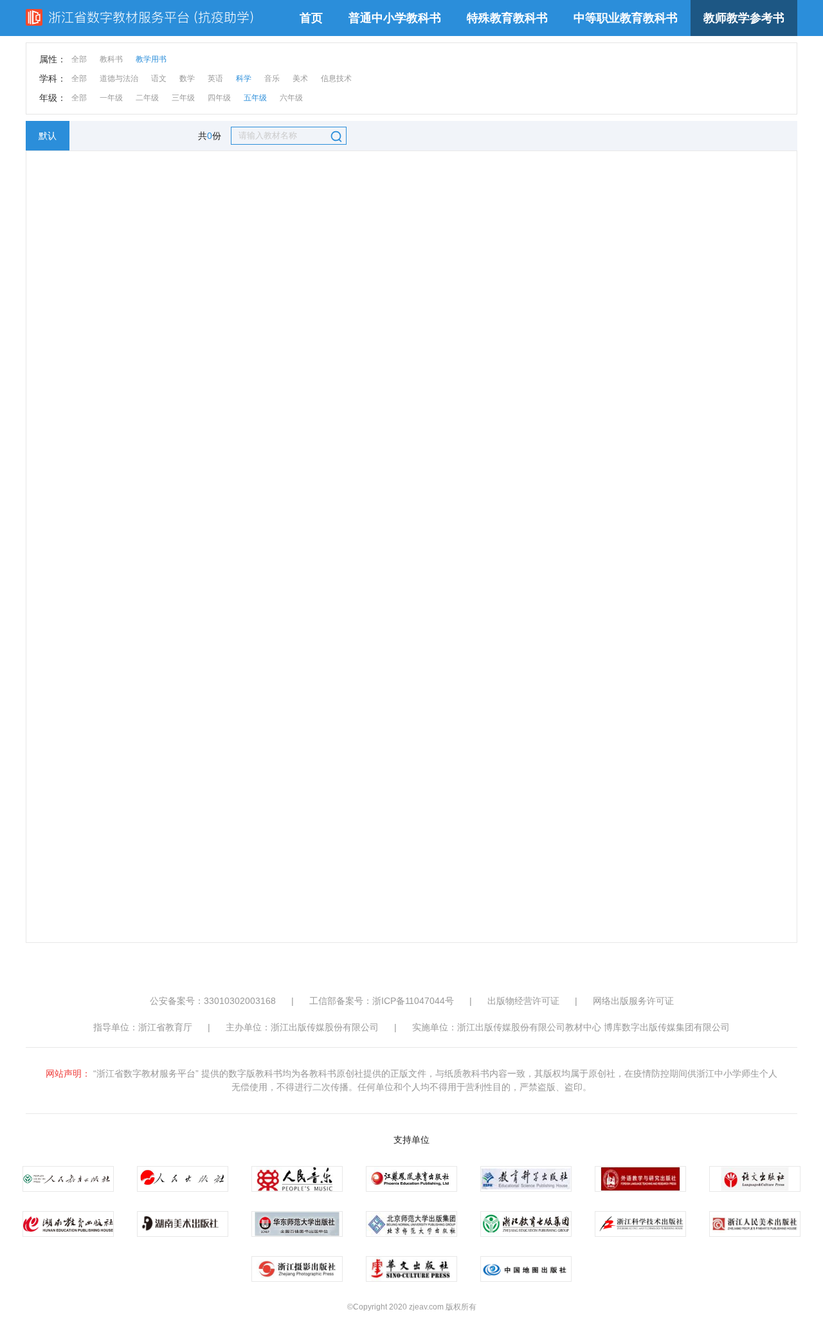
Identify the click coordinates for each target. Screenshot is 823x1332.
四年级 (219, 97)
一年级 (111, 97)
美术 (300, 78)
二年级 (147, 97)
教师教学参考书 (743, 18)
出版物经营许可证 (523, 1001)
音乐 (272, 78)
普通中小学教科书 (394, 18)
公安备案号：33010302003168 (213, 1001)
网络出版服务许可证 (633, 1001)
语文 (159, 78)
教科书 (111, 59)
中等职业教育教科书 (626, 18)
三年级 (183, 97)
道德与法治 (119, 78)
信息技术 (336, 78)
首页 (311, 18)
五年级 (255, 97)
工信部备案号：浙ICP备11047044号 (381, 1001)
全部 (79, 59)
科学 (243, 78)
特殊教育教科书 (507, 18)
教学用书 (151, 59)
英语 (215, 78)
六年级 (291, 97)
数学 (187, 78)
